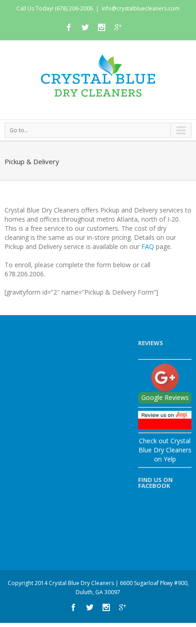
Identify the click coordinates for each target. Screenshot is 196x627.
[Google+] (118, 27)
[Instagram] (101, 27)
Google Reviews (165, 397)
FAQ (148, 246)
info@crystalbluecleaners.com (141, 8)
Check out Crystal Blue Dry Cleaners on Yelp (165, 449)
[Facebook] (68, 27)
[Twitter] (85, 27)
